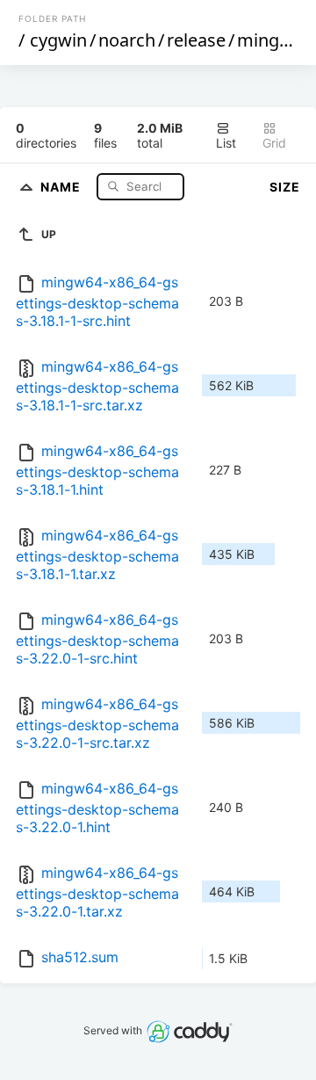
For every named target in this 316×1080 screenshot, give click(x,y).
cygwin (58, 40)
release (196, 40)
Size (284, 186)
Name (62, 185)
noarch (126, 40)
